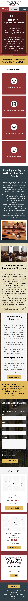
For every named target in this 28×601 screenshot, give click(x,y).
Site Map (12, 594)
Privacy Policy (20, 594)
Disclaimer (5, 452)
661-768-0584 (16, 500)
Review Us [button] (14, 586)
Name (3, 414)
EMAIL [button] (15, 9)
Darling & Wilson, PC (13, 591)
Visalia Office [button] (14, 547)
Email (4, 422)
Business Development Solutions (13, 596)
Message (4, 437)
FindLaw (14, 598)
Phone (3, 430)
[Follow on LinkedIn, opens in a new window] (16, 575)
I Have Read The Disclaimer (11, 455)
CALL (24, 9)
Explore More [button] (14, 377)
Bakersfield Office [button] (14, 508)
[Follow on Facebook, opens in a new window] (12, 575)
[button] (4, 9)
